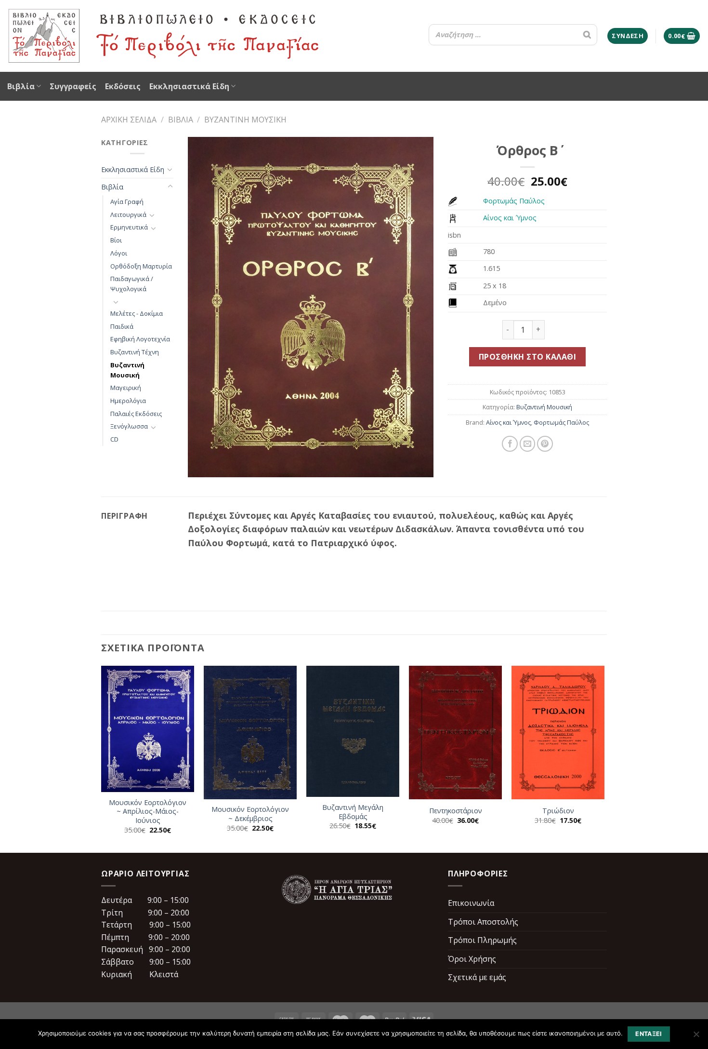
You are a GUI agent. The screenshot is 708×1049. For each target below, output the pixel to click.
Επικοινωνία (471, 903)
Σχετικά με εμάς (477, 977)
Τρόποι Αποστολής (483, 921)
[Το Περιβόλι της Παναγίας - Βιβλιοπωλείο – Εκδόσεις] (163, 36)
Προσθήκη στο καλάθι (527, 356)
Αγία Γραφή (127, 201)
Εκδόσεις (123, 86)
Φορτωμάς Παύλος (514, 200)
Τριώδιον (558, 811)
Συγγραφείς (73, 86)
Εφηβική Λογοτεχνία (140, 339)
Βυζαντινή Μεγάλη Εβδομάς (352, 812)
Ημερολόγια (128, 400)
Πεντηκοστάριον (455, 811)
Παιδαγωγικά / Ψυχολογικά (131, 283)
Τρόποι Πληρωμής (482, 940)
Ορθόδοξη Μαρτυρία (141, 266)
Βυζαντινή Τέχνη (134, 352)
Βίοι (116, 240)
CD (114, 439)
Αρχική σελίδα (129, 119)
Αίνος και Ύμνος (510, 217)
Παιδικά (121, 326)
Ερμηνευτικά (129, 227)
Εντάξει (648, 1033)
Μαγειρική (125, 387)
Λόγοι (118, 253)
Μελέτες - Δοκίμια (136, 313)
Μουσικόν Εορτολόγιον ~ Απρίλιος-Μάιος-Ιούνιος (147, 811)
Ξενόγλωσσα (129, 426)
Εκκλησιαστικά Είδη (189, 86)
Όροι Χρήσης (472, 959)
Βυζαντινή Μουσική (245, 119)
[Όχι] (696, 1037)
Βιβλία (21, 86)
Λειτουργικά (128, 214)
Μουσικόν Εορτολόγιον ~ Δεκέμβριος (250, 814)
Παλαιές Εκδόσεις (136, 413)
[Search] (587, 35)
